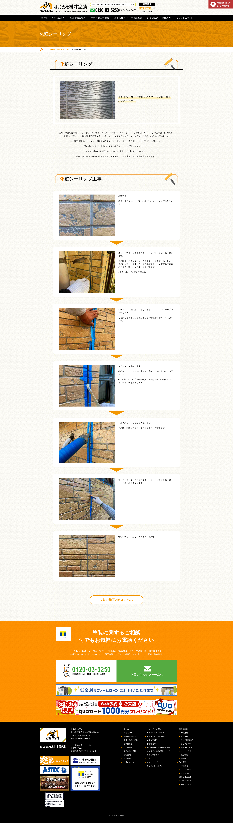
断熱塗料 (184, 733)
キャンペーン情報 (154, 729)
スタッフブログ (153, 755)
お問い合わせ (129, 762)
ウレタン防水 (186, 769)
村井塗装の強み (78, 17)
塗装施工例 (136, 17)
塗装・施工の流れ (100, 17)
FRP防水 (184, 766)
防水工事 (182, 762)
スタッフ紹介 (152, 740)
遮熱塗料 (184, 736)
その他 (183, 758)
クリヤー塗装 (186, 751)
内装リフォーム (187, 781)
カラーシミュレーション (156, 733)
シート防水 (185, 773)
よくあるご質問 (184, 17)
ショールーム (129, 747)
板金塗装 (184, 755)
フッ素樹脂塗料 (187, 740)
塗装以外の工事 (185, 777)
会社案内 (166, 17)
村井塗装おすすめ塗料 (156, 736)
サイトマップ (152, 762)
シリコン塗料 (186, 744)
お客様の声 (152, 17)
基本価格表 (119, 17)
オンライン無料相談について (158, 751)
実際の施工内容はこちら (116, 600)
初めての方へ (58, 17)
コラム (149, 758)
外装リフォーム (187, 784)
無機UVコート (186, 747)
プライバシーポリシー (156, 766)
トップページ (49, 49)
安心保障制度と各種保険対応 (158, 747)
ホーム (44, 17)
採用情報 (127, 758)
